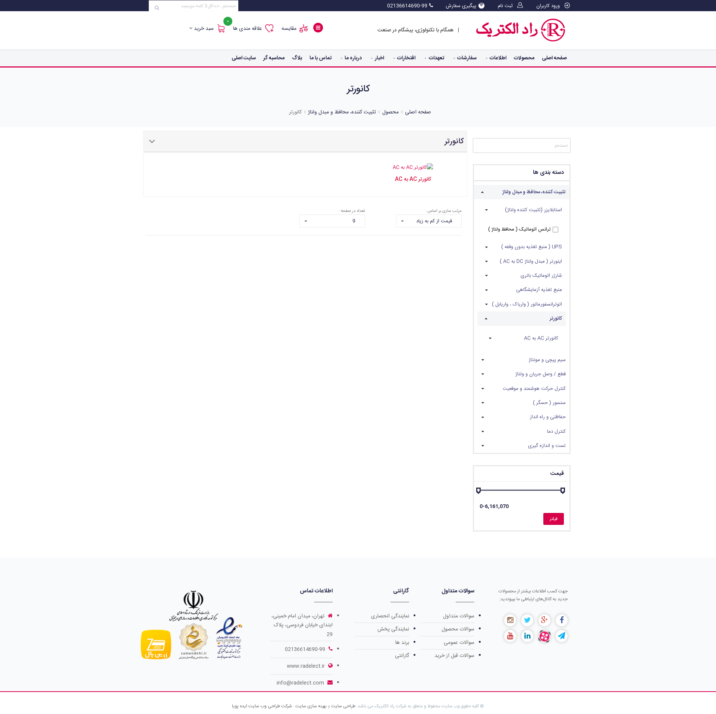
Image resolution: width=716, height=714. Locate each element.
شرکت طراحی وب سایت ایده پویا (262, 706)
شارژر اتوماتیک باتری (541, 276)
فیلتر (554, 519)
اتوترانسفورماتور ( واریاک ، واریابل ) (527, 304)
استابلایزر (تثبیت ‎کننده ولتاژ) (533, 210)
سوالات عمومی (459, 642)
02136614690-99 (305, 649)
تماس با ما (321, 58)
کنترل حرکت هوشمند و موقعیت (534, 389)
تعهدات (436, 58)
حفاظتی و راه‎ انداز (548, 417)
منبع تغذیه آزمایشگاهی (539, 290)
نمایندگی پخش (393, 629)
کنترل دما (556, 432)
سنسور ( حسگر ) (549, 403)
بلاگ (297, 58)
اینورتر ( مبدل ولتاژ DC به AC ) (531, 261)
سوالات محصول (458, 629)
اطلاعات (498, 58)
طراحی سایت (343, 706)
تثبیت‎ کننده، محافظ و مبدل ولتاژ (534, 192)
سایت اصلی (244, 58)
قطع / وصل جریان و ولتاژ (540, 374)
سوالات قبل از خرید (454, 655)
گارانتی (402, 655)
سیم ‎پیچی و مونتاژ (547, 360)
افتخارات (406, 58)
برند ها (402, 642)
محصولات (524, 58)
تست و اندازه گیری (547, 446)
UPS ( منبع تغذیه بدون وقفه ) (531, 247)
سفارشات (467, 58)
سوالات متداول (458, 616)
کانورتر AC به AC (541, 338)
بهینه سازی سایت (310, 706)
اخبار (379, 58)
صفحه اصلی (554, 58)
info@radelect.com (301, 683)
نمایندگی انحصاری (390, 616)
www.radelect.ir (306, 666)
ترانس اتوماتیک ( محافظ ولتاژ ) (519, 229)
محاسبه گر (274, 58)
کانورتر (556, 318)
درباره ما (353, 58)
